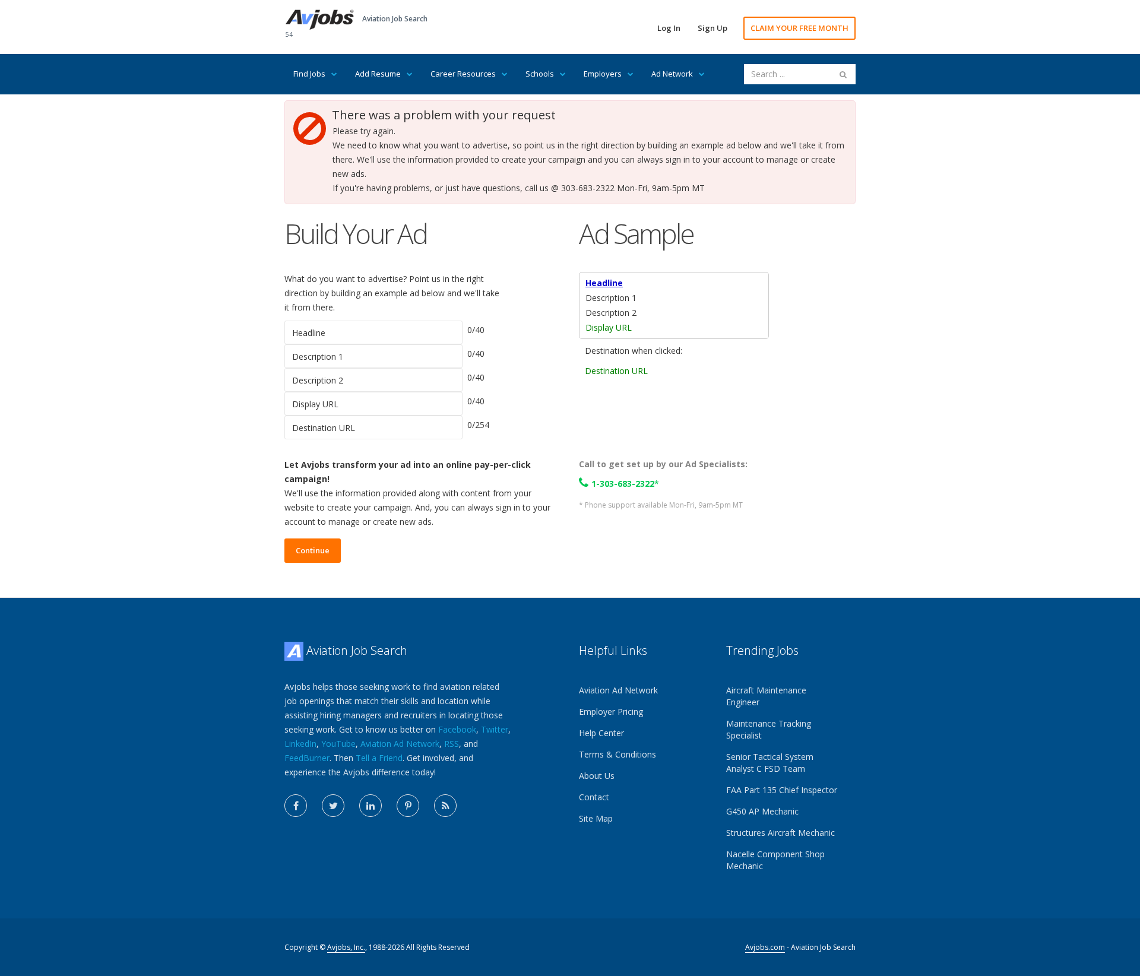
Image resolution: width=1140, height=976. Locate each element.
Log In (668, 28)
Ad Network (672, 73)
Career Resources (463, 73)
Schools (539, 73)
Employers (603, 73)
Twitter (494, 729)
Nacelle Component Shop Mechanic (775, 860)
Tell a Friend (379, 757)
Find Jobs (309, 73)
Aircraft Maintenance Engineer (766, 696)
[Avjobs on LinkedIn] (370, 805)
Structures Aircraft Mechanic (780, 832)
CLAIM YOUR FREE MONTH (799, 28)
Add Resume (378, 73)
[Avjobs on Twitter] (333, 805)
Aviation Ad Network (399, 743)
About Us (597, 775)
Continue (313, 550)
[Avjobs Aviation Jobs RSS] (445, 805)
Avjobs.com (765, 947)
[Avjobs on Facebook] (295, 805)
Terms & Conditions (617, 754)
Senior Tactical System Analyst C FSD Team (769, 762)
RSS (451, 743)
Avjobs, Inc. (346, 947)
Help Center (601, 733)
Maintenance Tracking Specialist (768, 729)
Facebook (457, 729)
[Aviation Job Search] (320, 18)
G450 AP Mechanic (762, 811)
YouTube (338, 743)
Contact (594, 797)
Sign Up (712, 28)
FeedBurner (307, 757)
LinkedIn (300, 743)
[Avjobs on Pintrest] (408, 805)
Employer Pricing (611, 711)
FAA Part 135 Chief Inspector (781, 790)
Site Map (596, 818)
